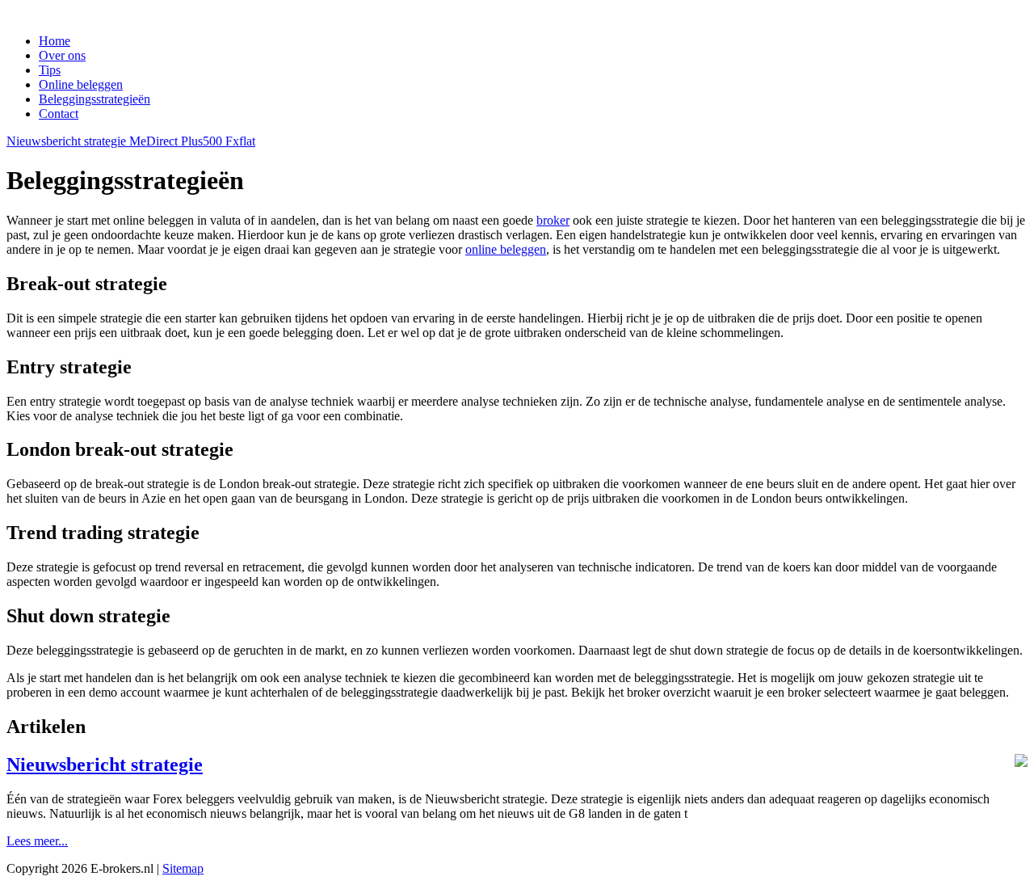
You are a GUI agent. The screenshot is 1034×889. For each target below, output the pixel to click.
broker (553, 220)
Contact (58, 113)
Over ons (62, 55)
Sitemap (183, 868)
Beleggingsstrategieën (94, 99)
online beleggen (505, 249)
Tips (50, 70)
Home (54, 41)
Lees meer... (37, 841)
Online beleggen (81, 84)
